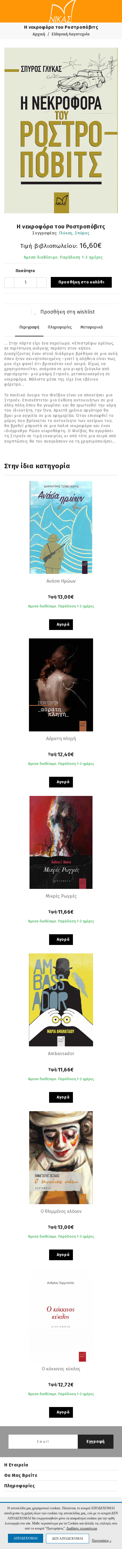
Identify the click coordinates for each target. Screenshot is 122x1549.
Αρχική (39, 34)
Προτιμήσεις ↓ (102, 1540)
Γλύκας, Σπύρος (74, 233)
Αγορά (63, 624)
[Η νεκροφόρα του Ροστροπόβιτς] (61, 130)
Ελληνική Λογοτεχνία (71, 34)
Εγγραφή (96, 1441)
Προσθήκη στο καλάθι (81, 282)
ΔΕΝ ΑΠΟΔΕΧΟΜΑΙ (67, 1539)
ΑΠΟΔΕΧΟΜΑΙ (25, 1538)
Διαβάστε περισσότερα (81, 1528)
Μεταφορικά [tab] (91, 327)
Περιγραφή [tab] (29, 327)
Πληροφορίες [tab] (60, 327)
